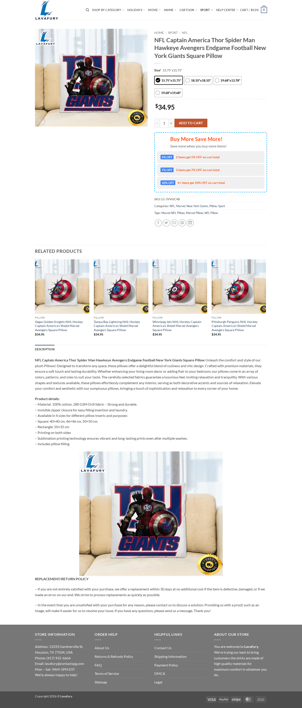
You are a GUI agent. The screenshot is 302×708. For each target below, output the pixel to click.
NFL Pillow (211, 213)
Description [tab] (45, 349)
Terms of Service (107, 673)
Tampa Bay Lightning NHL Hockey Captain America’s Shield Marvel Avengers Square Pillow (117, 326)
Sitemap (101, 682)
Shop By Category (106, 10)
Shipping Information (170, 656)
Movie (153, 10)
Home (159, 32)
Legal (158, 682)
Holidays (134, 10)
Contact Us (163, 648)
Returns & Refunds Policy (114, 656)
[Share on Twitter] (166, 223)
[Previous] (35, 301)
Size (157, 70)
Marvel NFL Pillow (173, 213)
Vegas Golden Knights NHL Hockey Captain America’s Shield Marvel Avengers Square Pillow (59, 326)
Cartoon (187, 10)
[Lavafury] (57, 10)
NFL (185, 32)
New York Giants (197, 206)
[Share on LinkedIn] (190, 223)
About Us (102, 648)
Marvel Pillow (194, 213)
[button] (253, 10)
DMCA (159, 673)
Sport (205, 10)
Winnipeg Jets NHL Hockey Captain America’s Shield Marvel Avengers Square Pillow (177, 326)
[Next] (265, 301)
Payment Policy (166, 665)
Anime (168, 10)
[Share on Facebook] (158, 223)
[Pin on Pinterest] (182, 223)
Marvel (180, 206)
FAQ (98, 665)
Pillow (213, 206)
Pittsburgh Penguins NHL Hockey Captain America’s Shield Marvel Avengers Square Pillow (235, 326)
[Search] (87, 10)
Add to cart (191, 123)
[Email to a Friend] (174, 223)
